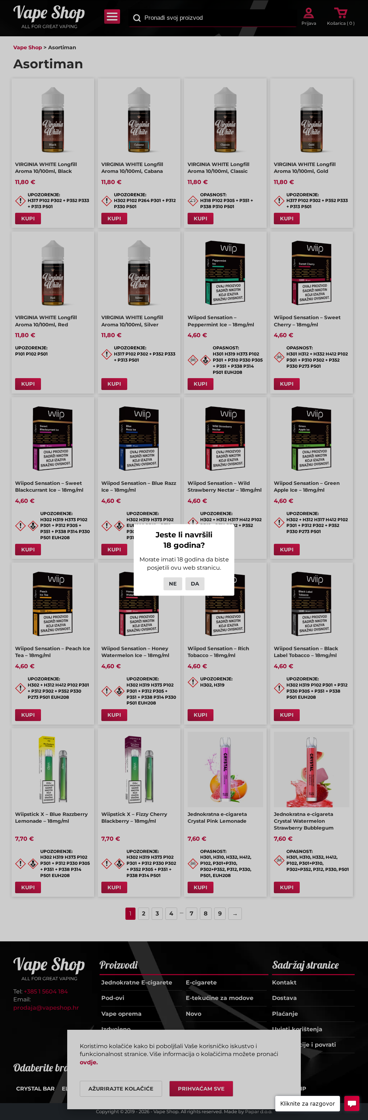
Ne (173, 583)
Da (195, 583)
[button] (307, 1103)
